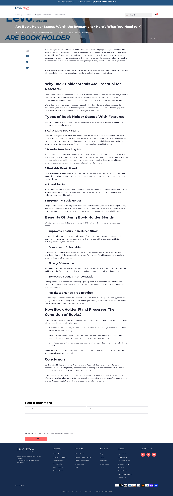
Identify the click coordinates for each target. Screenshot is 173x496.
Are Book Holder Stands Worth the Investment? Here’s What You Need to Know (61, 33)
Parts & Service (123, 457)
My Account (122, 454)
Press (101, 457)
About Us (56, 454)
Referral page (104, 464)
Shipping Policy (123, 464)
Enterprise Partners (59, 457)
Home (17, 33)
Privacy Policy (57, 464)
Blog (101, 454)
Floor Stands (79, 454)
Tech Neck (103, 461)
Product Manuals (124, 461)
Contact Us (122, 477)
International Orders (125, 474)
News (24, 33)
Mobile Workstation (82, 461)
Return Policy (122, 471)
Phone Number (58, 461)
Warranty (121, 467)
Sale (76, 467)
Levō (22, 485)
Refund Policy (58, 467)
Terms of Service (58, 471)
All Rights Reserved (104, 491)
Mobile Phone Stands (83, 457)
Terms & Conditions (84, 491)
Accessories (79, 464)
